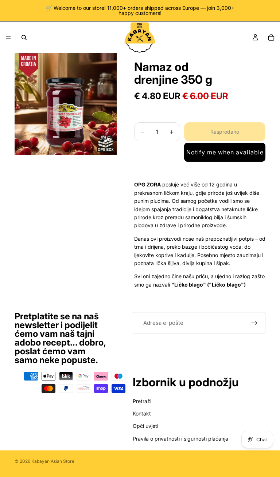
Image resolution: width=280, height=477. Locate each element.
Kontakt (142, 413)
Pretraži (142, 401)
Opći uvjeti (145, 426)
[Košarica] (271, 37)
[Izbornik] (8, 37)
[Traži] (24, 37)
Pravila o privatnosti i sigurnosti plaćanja (180, 438)
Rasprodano (224, 132)
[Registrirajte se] (254, 323)
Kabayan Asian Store (52, 461)
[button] (224, 152)
